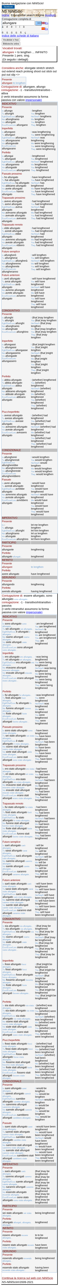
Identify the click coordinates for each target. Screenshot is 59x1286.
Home (5, 15)
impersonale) (33, 100)
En (46, 23)
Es (46, 29)
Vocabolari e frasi (11, 40)
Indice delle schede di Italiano (20, 35)
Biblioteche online (11, 44)
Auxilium (50, 15)
